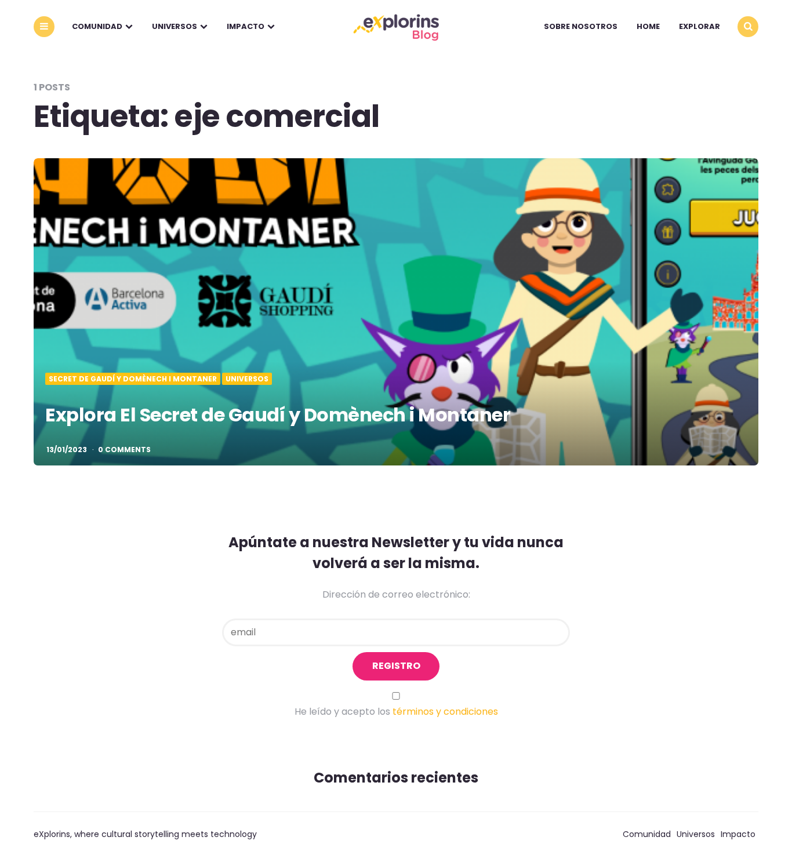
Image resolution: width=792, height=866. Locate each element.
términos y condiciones (445, 711)
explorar (699, 26)
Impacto (245, 26)
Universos (174, 26)
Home (648, 26)
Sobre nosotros (580, 26)
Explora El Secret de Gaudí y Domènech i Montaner (277, 415)
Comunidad (97, 26)
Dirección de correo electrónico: (396, 594)
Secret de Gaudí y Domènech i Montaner (133, 379)
